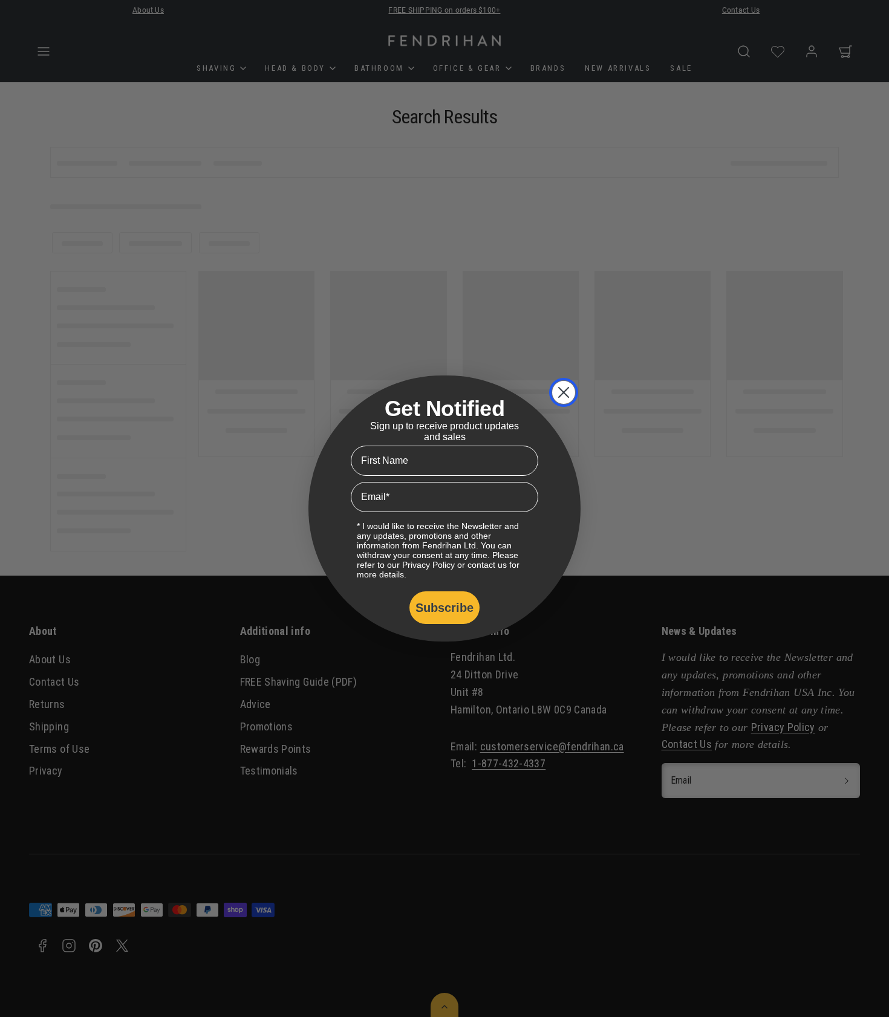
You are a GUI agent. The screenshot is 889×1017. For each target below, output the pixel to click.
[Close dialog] (564, 392)
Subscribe (444, 607)
